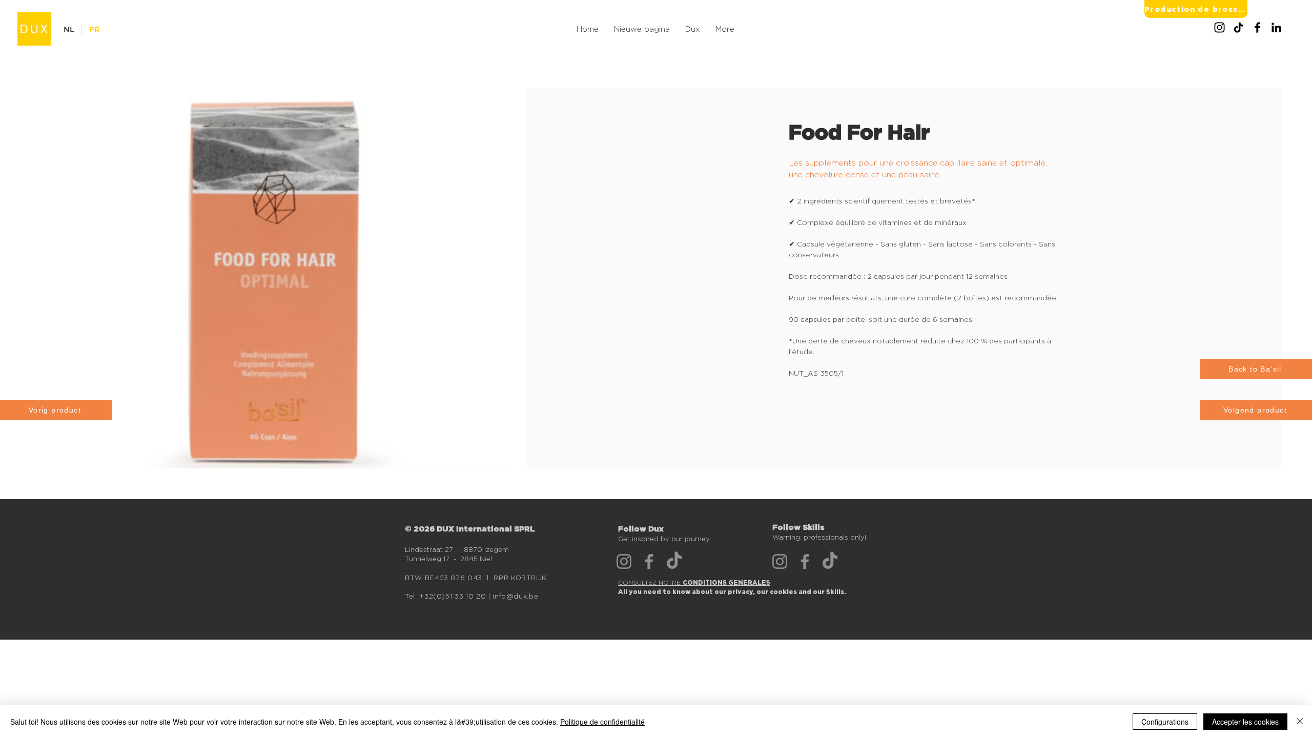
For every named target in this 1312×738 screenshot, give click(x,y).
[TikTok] (1238, 27)
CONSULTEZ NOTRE (694, 582)
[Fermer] (1300, 721)
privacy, (742, 591)
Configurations (1164, 721)
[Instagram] (1219, 27)
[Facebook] (1257, 27)
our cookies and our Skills (800, 591)
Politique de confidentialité (602, 721)
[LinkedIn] (1276, 27)
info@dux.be (515, 596)
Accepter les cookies (1245, 721)
